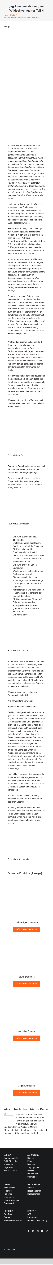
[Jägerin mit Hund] (26, 417)
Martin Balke (39, 1109)
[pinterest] (47, 1231)
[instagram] (38, 1231)
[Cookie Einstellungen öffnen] (5, 1261)
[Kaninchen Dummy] (26, 993)
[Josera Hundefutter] (26, 938)
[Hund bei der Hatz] (26, 624)
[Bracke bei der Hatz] (26, 498)
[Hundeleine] (26, 1047)
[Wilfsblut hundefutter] (26, 884)
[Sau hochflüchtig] (26, 833)
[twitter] (33, 1231)
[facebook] (28, 1231)
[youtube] (42, 1231)
